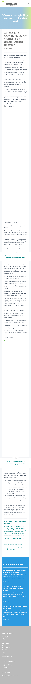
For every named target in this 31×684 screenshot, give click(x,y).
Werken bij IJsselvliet (7, 656)
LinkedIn (5, 667)
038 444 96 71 (6, 664)
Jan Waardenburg (8, 521)
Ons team (4, 649)
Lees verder (6, 581)
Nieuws (3, 651)
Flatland (23, 89)
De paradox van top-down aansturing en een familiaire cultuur (13, 588)
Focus (3, 639)
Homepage (4, 645)
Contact (4, 658)
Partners (4, 654)
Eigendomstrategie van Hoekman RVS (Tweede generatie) (14, 571)
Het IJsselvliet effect (6, 647)
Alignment (4, 638)
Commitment (5, 636)
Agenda (4, 652)
